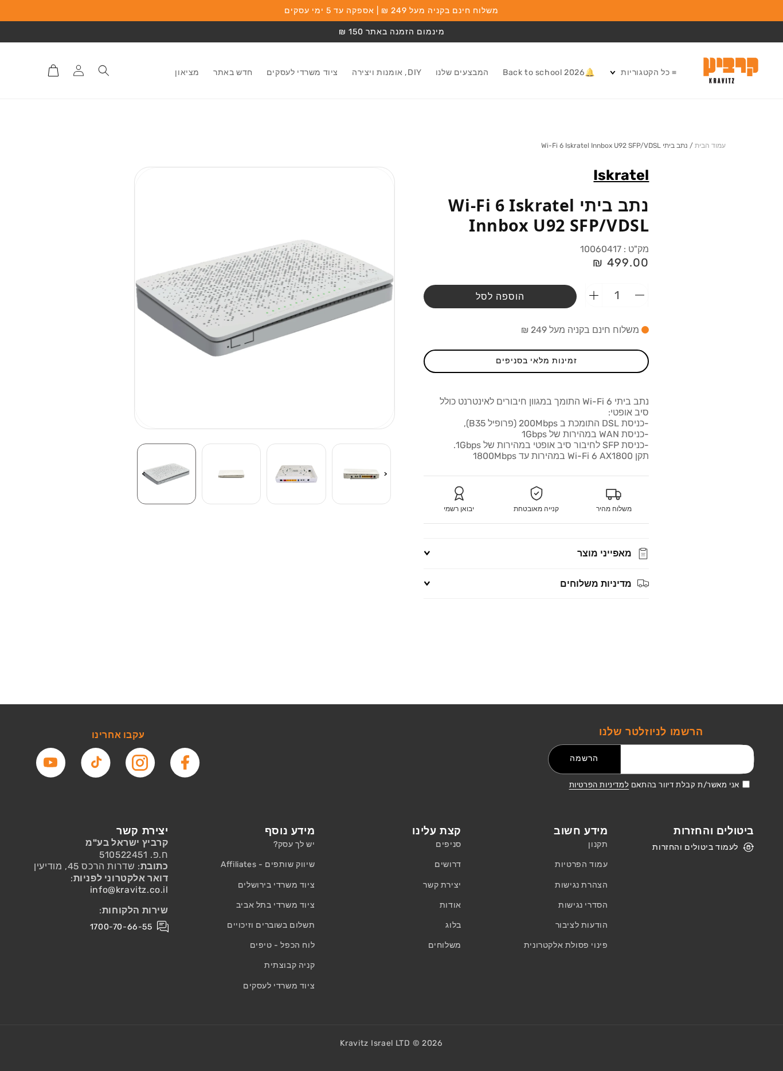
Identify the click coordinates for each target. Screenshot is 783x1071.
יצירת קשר (442, 885)
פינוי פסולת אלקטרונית (566, 945)
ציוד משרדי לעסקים (279, 986)
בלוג (453, 925)
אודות (450, 905)
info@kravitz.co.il (129, 889)
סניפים (448, 844)
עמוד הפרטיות (581, 864)
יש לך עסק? (294, 844)
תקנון (598, 844)
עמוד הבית (710, 146)
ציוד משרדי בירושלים (276, 885)
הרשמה (584, 758)
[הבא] (143, 474)
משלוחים (444, 945)
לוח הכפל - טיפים (282, 945)
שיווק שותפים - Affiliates (268, 864)
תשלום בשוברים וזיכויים (271, 925)
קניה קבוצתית (289, 965)
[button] (642, 73)
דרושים (447, 864)
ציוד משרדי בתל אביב (275, 905)
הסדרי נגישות (583, 905)
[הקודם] (385, 474)
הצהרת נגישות (581, 885)
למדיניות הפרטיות (599, 784)
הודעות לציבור (581, 925)
